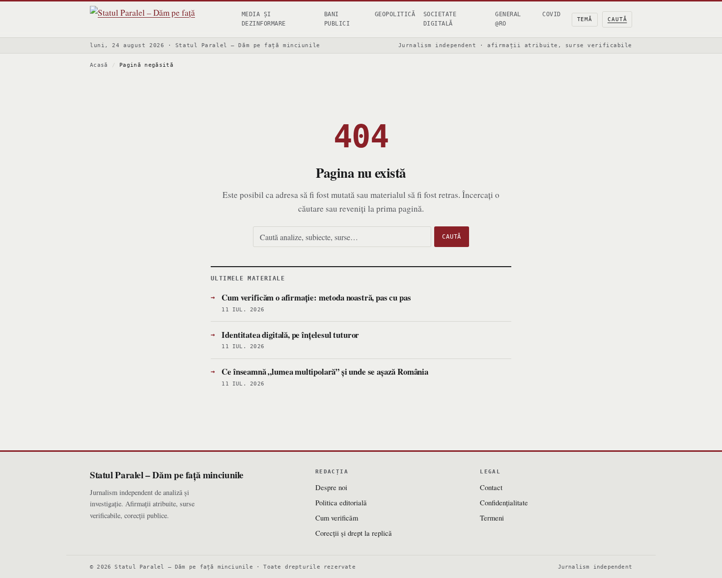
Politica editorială (341, 502)
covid (551, 14)
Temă (585, 19)
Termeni (492, 518)
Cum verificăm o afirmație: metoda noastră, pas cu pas (316, 297)
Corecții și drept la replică (353, 533)
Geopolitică (395, 14)
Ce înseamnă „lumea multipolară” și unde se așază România (325, 371)
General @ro (508, 19)
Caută (617, 19)
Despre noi (331, 487)
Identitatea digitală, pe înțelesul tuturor (290, 335)
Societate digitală (439, 19)
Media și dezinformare (264, 19)
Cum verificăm (336, 518)
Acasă (99, 65)
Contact (491, 487)
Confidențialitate (504, 502)
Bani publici (337, 19)
